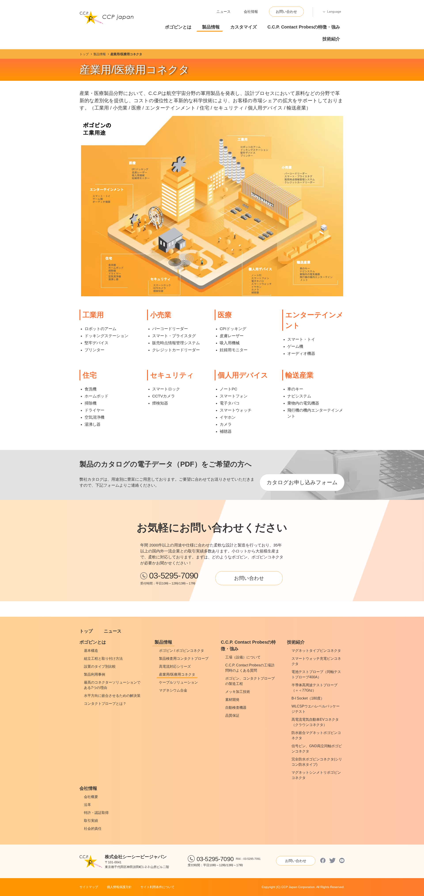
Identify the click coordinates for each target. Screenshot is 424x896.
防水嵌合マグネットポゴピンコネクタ (316, 735)
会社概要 (91, 797)
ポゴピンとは (178, 27)
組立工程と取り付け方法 (103, 658)
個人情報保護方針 (119, 887)
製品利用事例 (94, 674)
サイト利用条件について (157, 887)
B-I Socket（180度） (308, 698)
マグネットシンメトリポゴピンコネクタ (316, 775)
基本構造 (91, 650)
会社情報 (251, 11)
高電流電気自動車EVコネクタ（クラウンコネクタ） (315, 722)
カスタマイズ (243, 27)
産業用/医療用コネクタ (177, 674)
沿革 (87, 805)
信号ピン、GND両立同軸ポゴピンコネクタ (317, 748)
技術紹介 (331, 38)
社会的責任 (93, 828)
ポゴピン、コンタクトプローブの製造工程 (250, 681)
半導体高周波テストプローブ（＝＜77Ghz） (314, 687)
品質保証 (232, 715)
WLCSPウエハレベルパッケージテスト (316, 708)
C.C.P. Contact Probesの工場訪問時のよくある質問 (249, 667)
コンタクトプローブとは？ (105, 703)
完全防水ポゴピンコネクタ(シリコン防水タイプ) (317, 761)
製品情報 (211, 27)
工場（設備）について (243, 657)
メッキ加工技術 (237, 692)
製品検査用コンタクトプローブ (183, 658)
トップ (86, 631)
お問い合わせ (286, 11)
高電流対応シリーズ (175, 666)
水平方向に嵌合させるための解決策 (112, 696)
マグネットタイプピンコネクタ (316, 650)
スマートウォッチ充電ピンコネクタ (316, 661)
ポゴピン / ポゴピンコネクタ (181, 650)
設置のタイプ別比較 (100, 666)
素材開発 (232, 699)
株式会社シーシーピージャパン (136, 856)
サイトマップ (89, 887)
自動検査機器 (235, 707)
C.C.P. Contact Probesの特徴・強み (303, 27)
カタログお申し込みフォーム (302, 482)
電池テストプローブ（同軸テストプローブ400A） (316, 674)
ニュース (223, 11)
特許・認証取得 (96, 813)
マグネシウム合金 (173, 690)
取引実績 (91, 820)
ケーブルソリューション (178, 682)
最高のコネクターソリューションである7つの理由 (112, 685)
